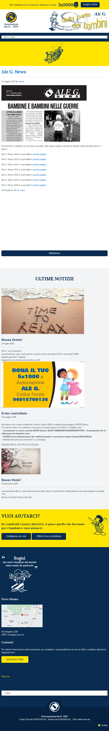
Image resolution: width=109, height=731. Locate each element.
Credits (104, 725)
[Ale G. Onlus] (11, 28)
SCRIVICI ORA (15, 659)
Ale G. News (13, 71)
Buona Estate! (11, 340)
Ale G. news (19, 190)
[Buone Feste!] (20, 473)
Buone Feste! (11, 480)
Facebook (4, 668)
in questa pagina (38, 154)
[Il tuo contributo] (42, 407)
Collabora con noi (16, 536)
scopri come (90, 4)
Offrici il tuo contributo (48, 536)
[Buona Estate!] (42, 333)
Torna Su (5, 676)
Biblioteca (54, 253)
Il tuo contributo (14, 413)
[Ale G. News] (44, 141)
